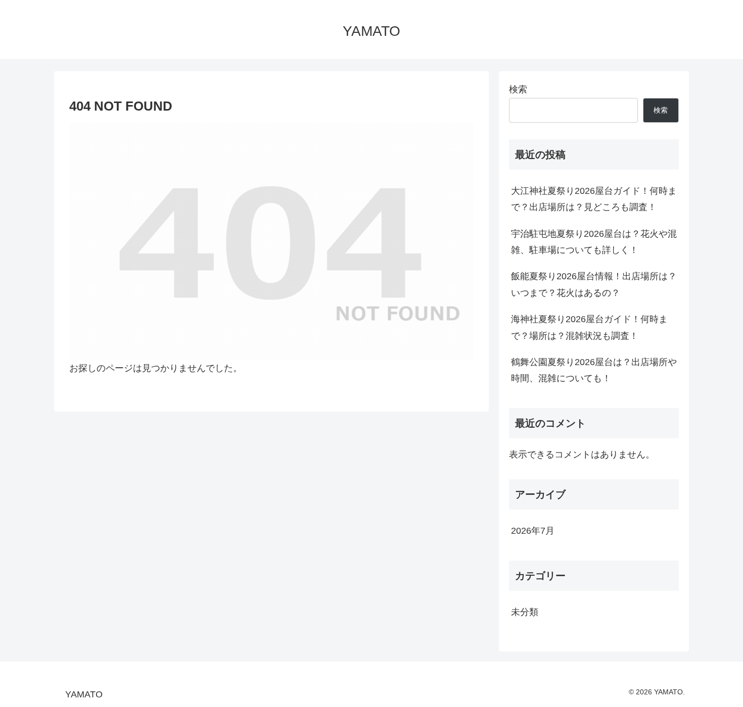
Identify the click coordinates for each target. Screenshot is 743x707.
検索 (518, 89)
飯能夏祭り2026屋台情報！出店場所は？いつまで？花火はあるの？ (594, 284)
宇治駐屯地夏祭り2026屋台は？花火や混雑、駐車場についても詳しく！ (594, 242)
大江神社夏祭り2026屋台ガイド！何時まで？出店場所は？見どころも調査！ (594, 199)
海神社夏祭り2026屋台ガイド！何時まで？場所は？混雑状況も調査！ (589, 327)
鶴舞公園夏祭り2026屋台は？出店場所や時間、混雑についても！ (594, 370)
